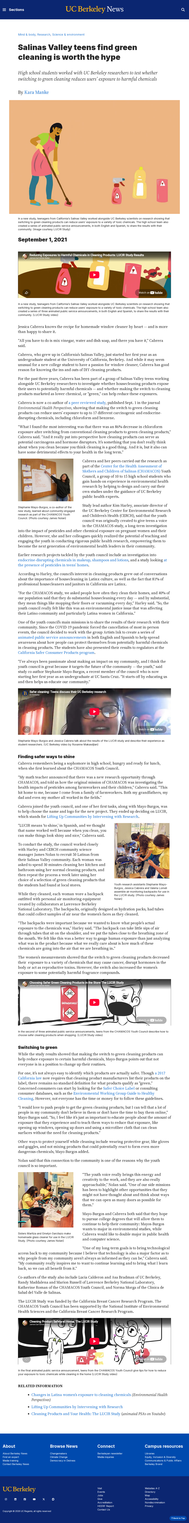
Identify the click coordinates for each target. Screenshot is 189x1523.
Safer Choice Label (119, 1088)
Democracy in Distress (62, 1460)
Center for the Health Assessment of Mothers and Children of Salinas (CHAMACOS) (122, 469)
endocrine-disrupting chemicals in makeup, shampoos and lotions (73, 560)
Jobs (100, 1495)
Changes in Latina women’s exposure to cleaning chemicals (81, 1394)
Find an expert (11, 1457)
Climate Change (58, 1457)
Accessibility (151, 1498)
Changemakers (58, 1453)
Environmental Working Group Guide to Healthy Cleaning (86, 1096)
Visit (99, 1488)
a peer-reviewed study (87, 402)
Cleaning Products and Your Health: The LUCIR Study (75, 1413)
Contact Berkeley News (16, 1464)
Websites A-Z (152, 1488)
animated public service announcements (52, 637)
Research (43, 34)
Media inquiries (105, 1457)
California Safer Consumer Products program (56, 652)
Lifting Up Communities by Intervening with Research (92, 816)
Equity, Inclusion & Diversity (160, 1457)
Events (101, 1491)
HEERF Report (105, 1506)
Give (99, 1498)
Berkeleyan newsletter (110, 1453)
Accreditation (104, 1502)
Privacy (149, 1506)
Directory (150, 1491)
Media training (10, 1460)
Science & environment (68, 34)
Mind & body (26, 34)
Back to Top (179, 1518)
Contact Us (103, 1509)
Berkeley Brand (153, 1464)
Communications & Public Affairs (163, 1460)
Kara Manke (36, 92)
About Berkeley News (15, 1453)
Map (147, 1495)
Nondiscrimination (155, 1502)
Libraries (149, 1453)
